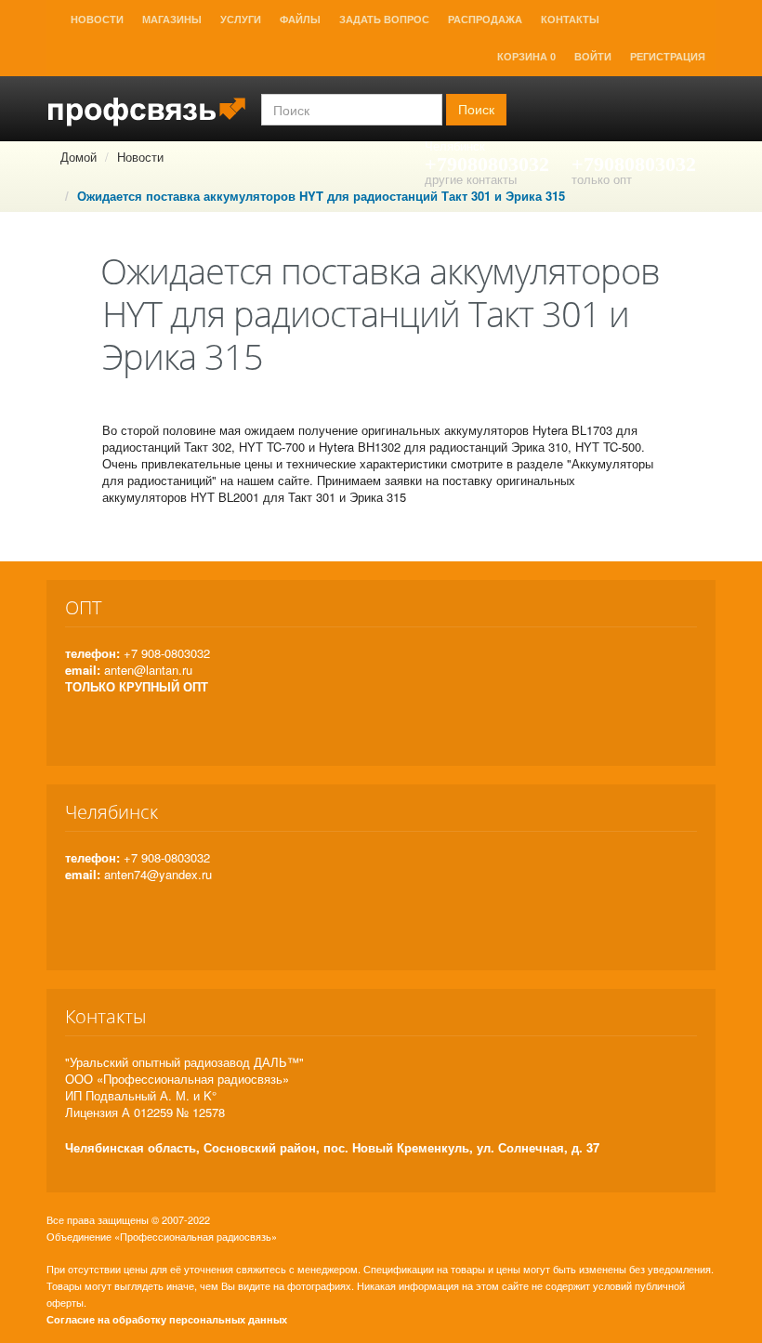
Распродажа (485, 19)
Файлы (300, 19)
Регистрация (667, 56)
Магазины (172, 19)
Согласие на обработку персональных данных (166, 1319)
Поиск (476, 109)
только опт (602, 179)
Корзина (526, 56)
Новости (97, 19)
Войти (592, 56)
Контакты (570, 19)
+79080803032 (487, 164)
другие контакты (471, 179)
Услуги (240, 19)
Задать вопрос (384, 19)
